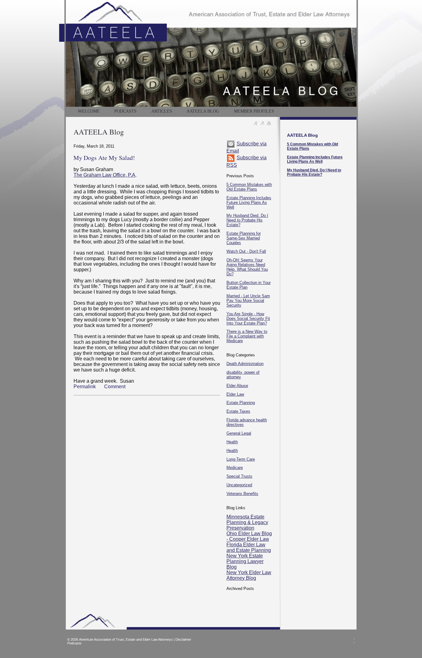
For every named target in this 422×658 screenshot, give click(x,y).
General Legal (238, 433)
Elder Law (235, 394)
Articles (161, 111)
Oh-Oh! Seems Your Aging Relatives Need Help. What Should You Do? (247, 267)
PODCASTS (125, 111)
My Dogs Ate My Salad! (104, 157)
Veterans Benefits (242, 493)
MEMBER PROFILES (254, 111)
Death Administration (245, 363)
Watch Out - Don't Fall (246, 251)
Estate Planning (240, 402)
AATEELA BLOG (203, 111)
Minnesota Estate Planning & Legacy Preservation (247, 522)
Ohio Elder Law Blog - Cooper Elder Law (249, 536)
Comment (114, 386)
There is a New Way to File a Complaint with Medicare (246, 336)
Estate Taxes (238, 411)
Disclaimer (183, 639)
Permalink (85, 386)
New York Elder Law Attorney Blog (248, 575)
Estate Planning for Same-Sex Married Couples (243, 238)
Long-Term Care (240, 459)
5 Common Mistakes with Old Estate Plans (249, 186)
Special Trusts (239, 476)
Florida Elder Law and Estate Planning (248, 547)
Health (232, 442)
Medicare (234, 467)
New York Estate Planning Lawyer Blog (245, 561)
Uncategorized (239, 485)
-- (354, 640)
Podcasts (74, 643)
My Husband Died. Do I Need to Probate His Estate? (247, 220)
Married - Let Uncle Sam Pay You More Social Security (248, 300)
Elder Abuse (237, 385)
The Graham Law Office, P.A (104, 175)
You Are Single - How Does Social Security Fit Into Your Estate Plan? (248, 318)
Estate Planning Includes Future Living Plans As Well (248, 202)
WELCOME (89, 111)
